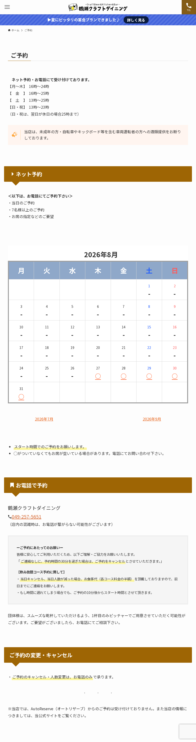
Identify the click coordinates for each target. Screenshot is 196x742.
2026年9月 (152, 419)
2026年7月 (44, 419)
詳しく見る (136, 19)
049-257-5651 (26, 516)
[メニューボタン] (7, 7)
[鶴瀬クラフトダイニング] (98, 7)
